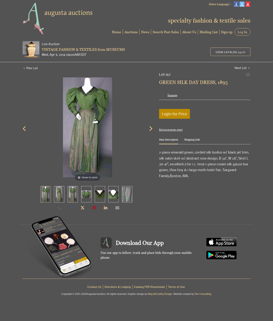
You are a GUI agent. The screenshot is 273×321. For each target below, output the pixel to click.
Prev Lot (32, 68)
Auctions (131, 32)
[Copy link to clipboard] (59, 208)
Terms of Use (176, 286)
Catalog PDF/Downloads (149, 286)
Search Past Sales (166, 32)
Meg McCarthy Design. (160, 294)
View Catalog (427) (230, 52)
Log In (242, 32)
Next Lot (241, 68)
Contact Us (94, 286)
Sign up (227, 32)
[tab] (168, 141)
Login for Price (174, 114)
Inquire (172, 95)
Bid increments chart (171, 130)
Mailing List (209, 32)
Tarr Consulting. (203, 294)
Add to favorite (248, 74)
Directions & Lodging (118, 286)
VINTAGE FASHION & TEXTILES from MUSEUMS (83, 49)
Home (116, 32)
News (145, 32)
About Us (189, 32)
